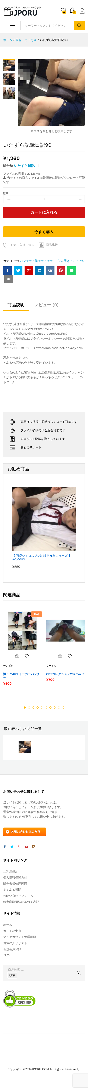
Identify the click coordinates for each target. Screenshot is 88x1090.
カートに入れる (44, 212)
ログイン (82, 13)
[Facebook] (4, 847)
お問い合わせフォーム (18, 896)
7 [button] (50, 707)
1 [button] (25, 707)
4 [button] (38, 707)
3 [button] (33, 707)
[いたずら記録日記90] (7, 270)
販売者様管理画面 (15, 883)
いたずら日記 (24, 166)
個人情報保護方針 (15, 877)
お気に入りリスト (15, 943)
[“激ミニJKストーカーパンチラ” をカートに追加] (17, 655)
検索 (79, 25)
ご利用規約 (10, 871)
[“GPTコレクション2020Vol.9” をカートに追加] (60, 655)
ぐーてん (51, 665)
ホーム (7, 924)
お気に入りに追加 (22, 244)
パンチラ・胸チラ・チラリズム (41, 260)
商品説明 (16, 305)
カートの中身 (12, 931)
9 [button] (59, 707)
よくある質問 (12, 889)
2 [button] (29, 707)
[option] (22, 650)
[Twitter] (12, 847)
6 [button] (46, 707)
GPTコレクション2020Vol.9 (65, 674)
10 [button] (63, 707)
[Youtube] (26, 847)
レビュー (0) (46, 305)
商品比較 (52, 244)
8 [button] (55, 707)
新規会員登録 (12, 949)
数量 (5, 193)
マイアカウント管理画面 (19, 937)
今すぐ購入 (44, 231)
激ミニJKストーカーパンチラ (21, 676)
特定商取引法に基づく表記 (21, 902)
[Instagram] (33, 847)
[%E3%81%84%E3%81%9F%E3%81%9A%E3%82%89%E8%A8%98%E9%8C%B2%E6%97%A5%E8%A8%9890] (18, 270)
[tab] (16, 307)
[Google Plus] (19, 847)
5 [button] (42, 707)
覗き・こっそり (74, 260)
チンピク (8, 665)
